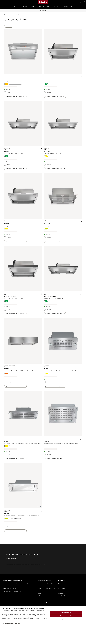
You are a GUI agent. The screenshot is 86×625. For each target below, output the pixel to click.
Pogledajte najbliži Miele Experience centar (12, 591)
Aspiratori (12, 14)
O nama (39, 583)
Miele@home (61, 583)
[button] (38, 506)
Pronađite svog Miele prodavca (12, 580)
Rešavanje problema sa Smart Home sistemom (63, 596)
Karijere (39, 588)
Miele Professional (41, 606)
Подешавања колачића (66, 619)
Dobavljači (40, 593)
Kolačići (18, 623)
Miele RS (40, 586)
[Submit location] (27, 583)
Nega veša (24, 6)
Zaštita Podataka (13, 623)
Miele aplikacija (61, 586)
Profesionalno (68, 6)
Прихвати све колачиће (66, 612)
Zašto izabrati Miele (50, 583)
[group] (23, 63)
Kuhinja (16, 6)
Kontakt (39, 595)
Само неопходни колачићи (65, 615)
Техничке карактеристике (15, 83)
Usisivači (33, 6)
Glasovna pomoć (61, 588)
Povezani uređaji (61, 593)
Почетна (6, 14)
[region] (43, 615)
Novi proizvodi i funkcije (51, 588)
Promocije (48, 586)
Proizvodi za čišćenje (44, 6)
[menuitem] (17, 6)
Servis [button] (58, 6)
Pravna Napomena (6, 623)
